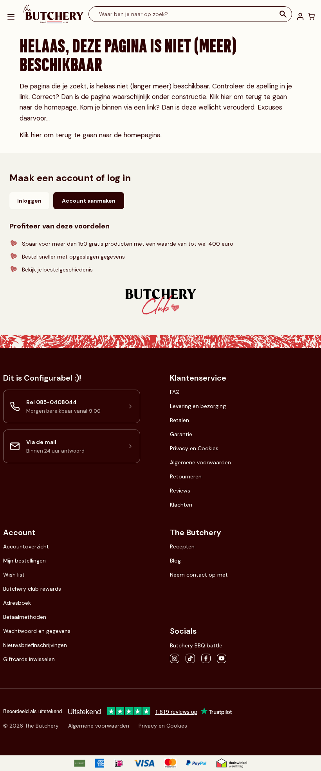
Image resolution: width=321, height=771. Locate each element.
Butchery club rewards (32, 588)
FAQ (175, 391)
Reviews (180, 490)
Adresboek (17, 602)
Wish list (14, 574)
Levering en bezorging (198, 406)
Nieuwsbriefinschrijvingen (35, 645)
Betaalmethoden (24, 616)
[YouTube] (221, 658)
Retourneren (186, 476)
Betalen (179, 420)
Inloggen (29, 200)
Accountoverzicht (26, 546)
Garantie (181, 434)
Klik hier (221, 96)
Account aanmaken (88, 200)
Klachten (181, 504)
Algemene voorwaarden (200, 462)
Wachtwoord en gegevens (36, 630)
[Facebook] (206, 658)
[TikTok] (190, 658)
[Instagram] (174, 658)
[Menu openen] (11, 16)
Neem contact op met (199, 574)
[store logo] (53, 14)
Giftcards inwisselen (29, 659)
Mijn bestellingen (24, 560)
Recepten (182, 546)
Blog (175, 560)
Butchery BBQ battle (196, 645)
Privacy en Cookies (194, 448)
